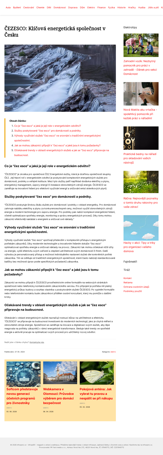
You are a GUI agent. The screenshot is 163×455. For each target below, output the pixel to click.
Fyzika (111, 7)
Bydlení (17, 7)
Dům (82, 7)
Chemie (40, 7)
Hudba (141, 7)
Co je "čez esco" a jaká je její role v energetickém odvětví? (47, 125)
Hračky (132, 7)
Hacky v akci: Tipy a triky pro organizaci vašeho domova (139, 247)
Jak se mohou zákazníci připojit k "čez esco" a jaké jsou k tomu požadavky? (57, 145)
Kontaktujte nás (37, 342)
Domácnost (60, 7)
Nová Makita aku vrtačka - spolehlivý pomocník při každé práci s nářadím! (140, 114)
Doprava (72, 7)
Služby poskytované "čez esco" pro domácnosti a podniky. (47, 130)
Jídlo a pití (153, 7)
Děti (49, 7)
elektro (113, 352)
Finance (101, 7)
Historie (121, 7)
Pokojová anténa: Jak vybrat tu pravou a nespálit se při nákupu (96, 393)
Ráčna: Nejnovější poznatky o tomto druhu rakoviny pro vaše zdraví (141, 203)
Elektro (91, 7)
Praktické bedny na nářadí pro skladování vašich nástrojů (140, 158)
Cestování (28, 7)
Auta (8, 7)
